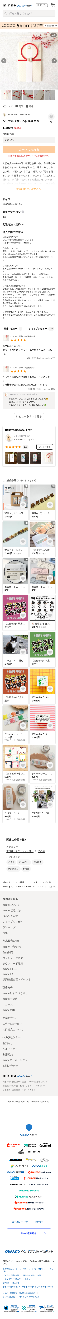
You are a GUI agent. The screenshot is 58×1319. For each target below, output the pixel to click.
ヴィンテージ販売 (13, 958)
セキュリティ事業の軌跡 (29, 1297)
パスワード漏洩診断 (11, 1275)
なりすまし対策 (9, 1297)
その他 (41, 851)
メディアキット (28, 1090)
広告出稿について (13, 1024)
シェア (9, 106)
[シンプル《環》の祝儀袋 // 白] (19, 340)
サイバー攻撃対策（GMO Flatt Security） (19, 1293)
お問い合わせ (10, 1065)
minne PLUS (10, 969)
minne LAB (9, 974)
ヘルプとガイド (12, 1049)
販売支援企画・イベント (17, 979)
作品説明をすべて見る (27, 189)
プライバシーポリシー (35, 1086)
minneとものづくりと (15, 993)
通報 (31, 106)
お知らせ (8, 1043)
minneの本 (9, 1010)
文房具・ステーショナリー (20, 851)
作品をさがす (10, 916)
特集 (5, 933)
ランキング (9, 927)
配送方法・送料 (12, 224)
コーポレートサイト (22, 1221)
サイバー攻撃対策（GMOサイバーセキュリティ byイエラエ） (28, 1287)
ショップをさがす (13, 921)
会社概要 (6, 1090)
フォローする (44, 447)
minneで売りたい (13, 946)
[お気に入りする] (51, 117)
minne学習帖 (10, 998)
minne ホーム (8, 882)
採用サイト (40, 1221)
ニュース (8, 1004)
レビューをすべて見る (29, 416)
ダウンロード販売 (13, 963)
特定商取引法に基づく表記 (14, 1082)
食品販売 (8, 952)
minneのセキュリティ (15, 1060)
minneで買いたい (13, 910)
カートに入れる (29, 149)
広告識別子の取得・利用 (13, 1086)
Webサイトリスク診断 (32, 1275)
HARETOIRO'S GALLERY (19, 114)
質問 (21, 106)
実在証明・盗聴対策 (11, 1283)
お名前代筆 (8, 134)
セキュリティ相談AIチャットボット (17, 1279)
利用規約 (8, 1054)
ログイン (41, 5)
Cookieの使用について (38, 1082)
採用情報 (16, 1090)
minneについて (11, 904)
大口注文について (13, 1029)
